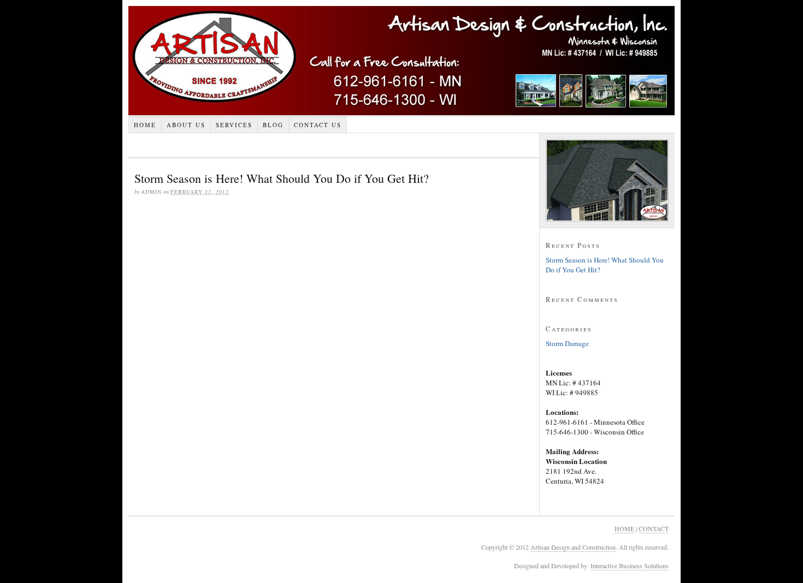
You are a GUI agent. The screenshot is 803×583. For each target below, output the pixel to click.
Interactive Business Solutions (630, 565)
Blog (273, 125)
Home (145, 125)
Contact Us (317, 125)
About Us (186, 125)
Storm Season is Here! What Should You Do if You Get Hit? (281, 178)
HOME (624, 528)
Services (234, 125)
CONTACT (654, 528)
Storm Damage (567, 343)
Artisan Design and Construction (401, 60)
